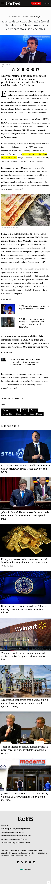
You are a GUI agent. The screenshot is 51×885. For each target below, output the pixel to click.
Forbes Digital (36, 16)
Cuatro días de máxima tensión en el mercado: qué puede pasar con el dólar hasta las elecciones (25, 362)
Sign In (47, 3)
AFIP (16, 410)
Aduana (6, 410)
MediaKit (5, 850)
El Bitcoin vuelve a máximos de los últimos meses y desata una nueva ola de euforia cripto (23, 609)
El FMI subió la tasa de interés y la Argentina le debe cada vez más (34, 307)
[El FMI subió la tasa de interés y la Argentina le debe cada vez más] (8, 309)
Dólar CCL (7, 414)
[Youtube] (30, 862)
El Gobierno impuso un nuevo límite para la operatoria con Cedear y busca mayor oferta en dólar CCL (33, 323)
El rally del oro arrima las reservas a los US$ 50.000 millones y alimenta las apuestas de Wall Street (24, 562)
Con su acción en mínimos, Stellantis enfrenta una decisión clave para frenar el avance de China (25, 468)
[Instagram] (26, 862)
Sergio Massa (36, 414)
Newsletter (14, 850)
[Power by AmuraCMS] (25, 869)
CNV (25, 410)
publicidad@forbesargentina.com (19, 829)
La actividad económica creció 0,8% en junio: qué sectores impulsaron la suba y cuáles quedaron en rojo (25, 703)
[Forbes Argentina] (13, 3)
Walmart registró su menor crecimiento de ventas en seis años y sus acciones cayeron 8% (23, 656)
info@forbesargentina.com (15, 832)
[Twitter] (18, 70)
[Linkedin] (37, 70)
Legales (31, 853)
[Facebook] (23, 70)
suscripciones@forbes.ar (19, 839)
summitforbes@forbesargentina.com (19, 836)
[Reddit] (27, 70)
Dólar (33, 410)
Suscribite (36, 3)
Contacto (23, 850)
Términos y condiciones (18, 853)
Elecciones (21, 414)
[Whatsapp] (13, 70)
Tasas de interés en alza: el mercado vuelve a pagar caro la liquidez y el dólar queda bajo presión (24, 750)
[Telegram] (32, 70)
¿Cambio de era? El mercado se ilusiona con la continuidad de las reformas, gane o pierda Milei (25, 515)
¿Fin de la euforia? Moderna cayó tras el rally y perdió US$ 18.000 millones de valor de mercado (24, 797)
